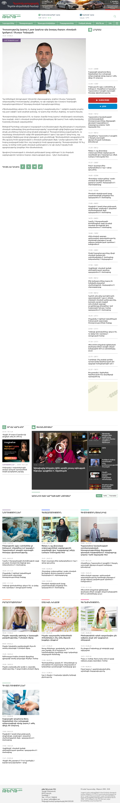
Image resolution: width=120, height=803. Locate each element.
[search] (115, 16)
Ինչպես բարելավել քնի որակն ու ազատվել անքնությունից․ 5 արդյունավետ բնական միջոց (20, 668)
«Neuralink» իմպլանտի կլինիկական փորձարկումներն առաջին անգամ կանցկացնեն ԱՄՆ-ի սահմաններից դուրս (102, 348)
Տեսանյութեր (44, 427)
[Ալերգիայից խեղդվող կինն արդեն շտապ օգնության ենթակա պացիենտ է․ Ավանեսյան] (60, 448)
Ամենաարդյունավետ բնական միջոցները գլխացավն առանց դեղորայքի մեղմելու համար (20, 657)
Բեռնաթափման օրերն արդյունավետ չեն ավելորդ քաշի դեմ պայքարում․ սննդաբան (99, 637)
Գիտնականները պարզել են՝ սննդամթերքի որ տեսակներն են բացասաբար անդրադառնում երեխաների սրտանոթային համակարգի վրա (59, 665)
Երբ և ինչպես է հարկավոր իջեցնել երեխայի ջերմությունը (59, 676)
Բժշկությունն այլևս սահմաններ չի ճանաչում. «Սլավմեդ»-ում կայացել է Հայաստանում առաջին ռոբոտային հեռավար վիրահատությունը (102, 90)
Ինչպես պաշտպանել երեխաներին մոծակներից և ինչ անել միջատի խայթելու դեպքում (57, 637)
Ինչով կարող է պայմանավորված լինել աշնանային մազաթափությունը (95, 670)
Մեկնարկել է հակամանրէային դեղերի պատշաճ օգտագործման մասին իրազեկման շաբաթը (14, 470)
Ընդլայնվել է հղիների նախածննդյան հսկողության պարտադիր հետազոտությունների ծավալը (102, 321)
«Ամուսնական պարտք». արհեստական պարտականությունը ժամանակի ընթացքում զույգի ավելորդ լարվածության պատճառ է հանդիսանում (102, 240)
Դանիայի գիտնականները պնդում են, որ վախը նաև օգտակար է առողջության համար (102, 334)
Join (104, 106)
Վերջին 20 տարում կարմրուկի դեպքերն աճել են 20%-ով (14, 436)
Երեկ (105, 495)
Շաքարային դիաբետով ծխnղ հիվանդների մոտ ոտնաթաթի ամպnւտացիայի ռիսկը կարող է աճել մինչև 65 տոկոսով (102, 75)
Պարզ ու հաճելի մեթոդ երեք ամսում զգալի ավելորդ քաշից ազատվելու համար (97, 660)
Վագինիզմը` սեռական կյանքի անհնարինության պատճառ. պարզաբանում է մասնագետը (99, 270)
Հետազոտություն (52, 512)
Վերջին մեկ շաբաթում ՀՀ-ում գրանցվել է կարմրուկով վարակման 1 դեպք (18, 762)
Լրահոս (97, 30)
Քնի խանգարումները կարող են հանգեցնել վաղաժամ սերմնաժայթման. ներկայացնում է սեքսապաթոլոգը (101, 284)
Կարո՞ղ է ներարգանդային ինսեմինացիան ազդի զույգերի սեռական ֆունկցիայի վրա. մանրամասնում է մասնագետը (100, 224)
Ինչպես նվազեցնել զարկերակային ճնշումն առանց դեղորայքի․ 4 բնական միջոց (19, 647)
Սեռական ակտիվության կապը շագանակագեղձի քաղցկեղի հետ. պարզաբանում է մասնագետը (101, 195)
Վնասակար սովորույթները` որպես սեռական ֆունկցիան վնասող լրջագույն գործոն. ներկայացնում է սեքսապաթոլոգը (101, 182)
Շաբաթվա (112, 495)
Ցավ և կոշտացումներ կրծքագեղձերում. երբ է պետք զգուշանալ (99, 168)
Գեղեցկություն (90, 602)
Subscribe (104, 100)
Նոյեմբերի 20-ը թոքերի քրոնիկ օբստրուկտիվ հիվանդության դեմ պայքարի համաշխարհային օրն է (101, 362)
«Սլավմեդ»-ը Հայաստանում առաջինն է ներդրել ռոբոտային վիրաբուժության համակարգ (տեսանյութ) (102, 139)
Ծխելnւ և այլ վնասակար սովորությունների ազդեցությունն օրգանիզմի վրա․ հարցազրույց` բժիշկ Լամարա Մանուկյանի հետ (102, 154)
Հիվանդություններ (13, 685)
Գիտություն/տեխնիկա (93, 512)
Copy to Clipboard (40, 166)
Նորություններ (11, 40)
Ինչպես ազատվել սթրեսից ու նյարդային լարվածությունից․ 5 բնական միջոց (20, 636)
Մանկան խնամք (50, 602)
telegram (34, 166)
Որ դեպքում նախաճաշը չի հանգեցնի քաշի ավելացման (97, 649)
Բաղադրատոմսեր (12, 602)
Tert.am (11, 16)
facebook (22, 166)
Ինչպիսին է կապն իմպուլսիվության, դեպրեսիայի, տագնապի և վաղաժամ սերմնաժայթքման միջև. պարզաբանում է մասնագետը (102, 209)
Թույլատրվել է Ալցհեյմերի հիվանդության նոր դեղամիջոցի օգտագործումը (100, 374)
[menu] (117, 23)
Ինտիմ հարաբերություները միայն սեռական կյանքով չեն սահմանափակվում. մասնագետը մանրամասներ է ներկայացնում (101, 256)
